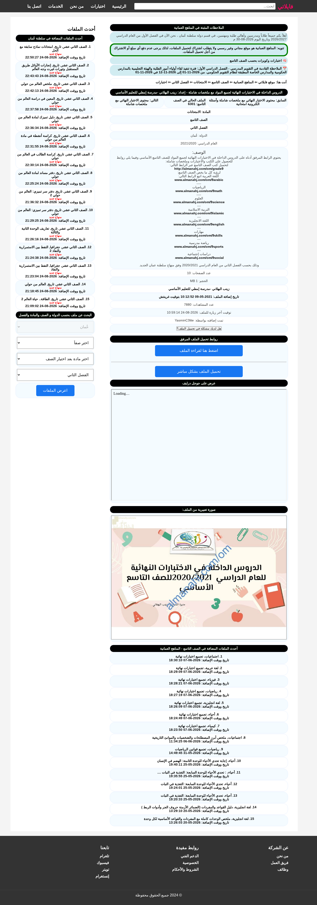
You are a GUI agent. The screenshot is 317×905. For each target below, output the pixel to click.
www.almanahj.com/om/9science (199, 202)
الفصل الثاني (180, 82)
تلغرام (104, 856)
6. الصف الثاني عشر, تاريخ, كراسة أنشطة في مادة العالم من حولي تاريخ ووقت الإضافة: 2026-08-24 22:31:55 (55, 141)
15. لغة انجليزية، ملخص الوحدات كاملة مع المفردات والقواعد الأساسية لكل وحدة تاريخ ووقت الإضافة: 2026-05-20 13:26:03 (199, 820)
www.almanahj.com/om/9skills (199, 235)
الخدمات (55, 6)
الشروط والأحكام (185, 869)
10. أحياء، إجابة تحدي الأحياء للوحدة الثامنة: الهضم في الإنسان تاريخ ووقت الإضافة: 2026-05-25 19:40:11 (199, 762)
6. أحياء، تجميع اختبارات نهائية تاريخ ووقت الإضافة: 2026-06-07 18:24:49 (199, 716)
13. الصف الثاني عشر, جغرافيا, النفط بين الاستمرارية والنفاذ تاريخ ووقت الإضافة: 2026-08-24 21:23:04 (55, 271)
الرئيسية (119, 6)
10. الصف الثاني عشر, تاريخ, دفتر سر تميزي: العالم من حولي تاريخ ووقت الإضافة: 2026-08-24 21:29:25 (55, 215)
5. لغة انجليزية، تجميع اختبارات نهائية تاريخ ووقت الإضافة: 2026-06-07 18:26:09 (199, 704)
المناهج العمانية (243, 82)
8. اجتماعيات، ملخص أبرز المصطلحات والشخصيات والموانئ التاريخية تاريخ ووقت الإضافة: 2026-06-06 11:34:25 (199, 739)
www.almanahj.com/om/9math (198, 191)
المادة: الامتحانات (198, 112)
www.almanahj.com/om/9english (199, 224)
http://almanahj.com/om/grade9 (198, 168)
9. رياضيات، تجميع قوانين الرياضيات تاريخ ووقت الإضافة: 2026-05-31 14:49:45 (199, 751)
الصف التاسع (220, 82)
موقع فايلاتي (266, 82)
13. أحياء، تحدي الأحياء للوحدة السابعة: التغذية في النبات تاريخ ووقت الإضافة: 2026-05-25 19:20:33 (199, 797)
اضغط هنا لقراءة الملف (199, 350)
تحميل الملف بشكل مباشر (199, 371)
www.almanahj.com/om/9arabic (199, 180)
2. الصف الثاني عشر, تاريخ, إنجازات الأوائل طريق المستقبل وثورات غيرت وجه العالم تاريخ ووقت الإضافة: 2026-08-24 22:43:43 (55, 70)
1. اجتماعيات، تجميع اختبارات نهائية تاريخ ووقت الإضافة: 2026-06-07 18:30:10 (199, 658)
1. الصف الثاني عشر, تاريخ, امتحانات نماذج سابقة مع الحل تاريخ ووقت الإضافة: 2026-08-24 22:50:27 (55, 52)
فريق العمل (279, 863)
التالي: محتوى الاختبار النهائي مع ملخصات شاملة (136, 102)
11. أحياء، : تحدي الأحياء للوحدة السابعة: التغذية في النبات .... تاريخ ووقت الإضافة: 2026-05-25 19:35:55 (198, 774)
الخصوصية (191, 863)
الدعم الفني (190, 856)
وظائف (283, 869)
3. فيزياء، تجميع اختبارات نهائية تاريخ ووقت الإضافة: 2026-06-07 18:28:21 (199, 681)
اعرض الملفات (55, 390)
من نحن (77, 6)
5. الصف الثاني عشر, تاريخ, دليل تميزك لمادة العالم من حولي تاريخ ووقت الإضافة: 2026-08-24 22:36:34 (55, 122)
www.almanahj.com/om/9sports (198, 246)
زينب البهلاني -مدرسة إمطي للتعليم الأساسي (199, 289)
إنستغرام (102, 876)
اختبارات (98, 6)
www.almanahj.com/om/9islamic (199, 213)
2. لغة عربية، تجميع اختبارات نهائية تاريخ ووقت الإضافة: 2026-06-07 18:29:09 (199, 670)
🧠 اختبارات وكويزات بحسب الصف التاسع (258, 60)
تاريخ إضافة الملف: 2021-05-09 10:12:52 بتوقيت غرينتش (199, 296)
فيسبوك (103, 863)
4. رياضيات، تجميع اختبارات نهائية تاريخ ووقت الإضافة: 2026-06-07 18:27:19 (199, 693)
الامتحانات (200, 82)
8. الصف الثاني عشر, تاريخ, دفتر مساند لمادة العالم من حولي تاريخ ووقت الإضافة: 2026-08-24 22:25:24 (55, 178)
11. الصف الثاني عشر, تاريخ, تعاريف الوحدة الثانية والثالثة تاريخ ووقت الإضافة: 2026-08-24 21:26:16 (55, 234)
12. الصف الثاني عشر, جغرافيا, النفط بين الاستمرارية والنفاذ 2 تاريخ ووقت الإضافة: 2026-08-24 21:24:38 (55, 252)
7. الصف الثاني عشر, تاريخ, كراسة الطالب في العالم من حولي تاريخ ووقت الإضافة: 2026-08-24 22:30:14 (55, 159)
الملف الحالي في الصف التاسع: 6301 (189, 102)
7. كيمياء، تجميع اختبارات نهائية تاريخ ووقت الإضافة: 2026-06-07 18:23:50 (199, 728)
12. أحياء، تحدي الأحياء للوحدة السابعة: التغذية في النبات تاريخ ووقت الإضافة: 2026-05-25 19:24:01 (199, 785)
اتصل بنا (34, 6)
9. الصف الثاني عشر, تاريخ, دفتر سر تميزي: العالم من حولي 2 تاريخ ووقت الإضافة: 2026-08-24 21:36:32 (55, 196)
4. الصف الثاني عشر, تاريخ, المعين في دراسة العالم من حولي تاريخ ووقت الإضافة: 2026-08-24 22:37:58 (55, 104)
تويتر (105, 869)
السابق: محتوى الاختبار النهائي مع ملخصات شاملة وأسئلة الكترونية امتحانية (247, 102)
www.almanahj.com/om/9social (199, 258)
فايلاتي (285, 6)
